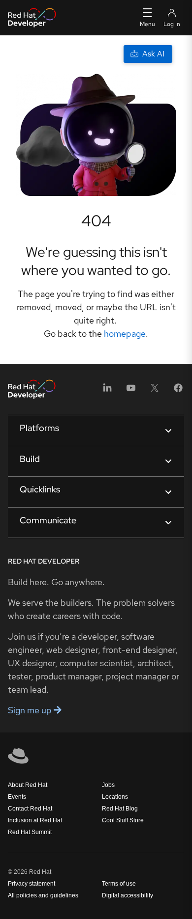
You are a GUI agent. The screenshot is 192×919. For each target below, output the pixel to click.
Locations (115, 796)
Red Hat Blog (120, 808)
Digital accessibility (127, 895)
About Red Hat (27, 785)
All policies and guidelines (43, 895)
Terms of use (119, 883)
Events (17, 796)
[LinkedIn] (107, 391)
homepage (125, 333)
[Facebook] (178, 391)
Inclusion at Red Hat (35, 820)
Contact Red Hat (30, 808)
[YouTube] (131, 391)
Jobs (108, 785)
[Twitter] (154, 391)
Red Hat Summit (30, 832)
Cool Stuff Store (123, 820)
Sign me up (31, 710)
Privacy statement (31, 883)
